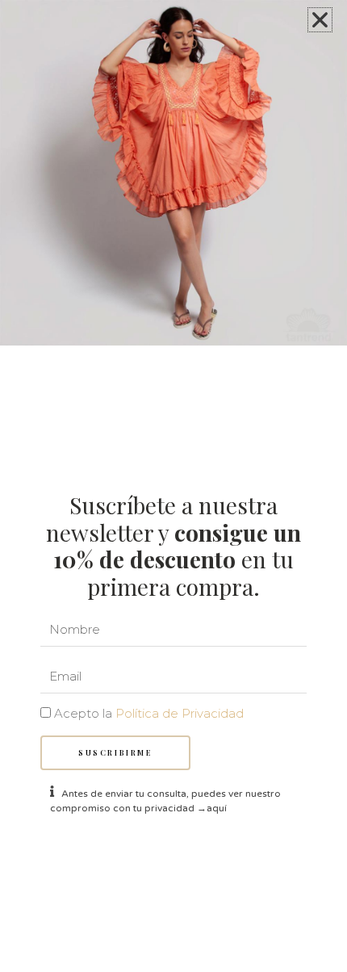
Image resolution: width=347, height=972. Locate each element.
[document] (173, 486)
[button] (320, 20)
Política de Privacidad (179, 713)
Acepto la (149, 713)
